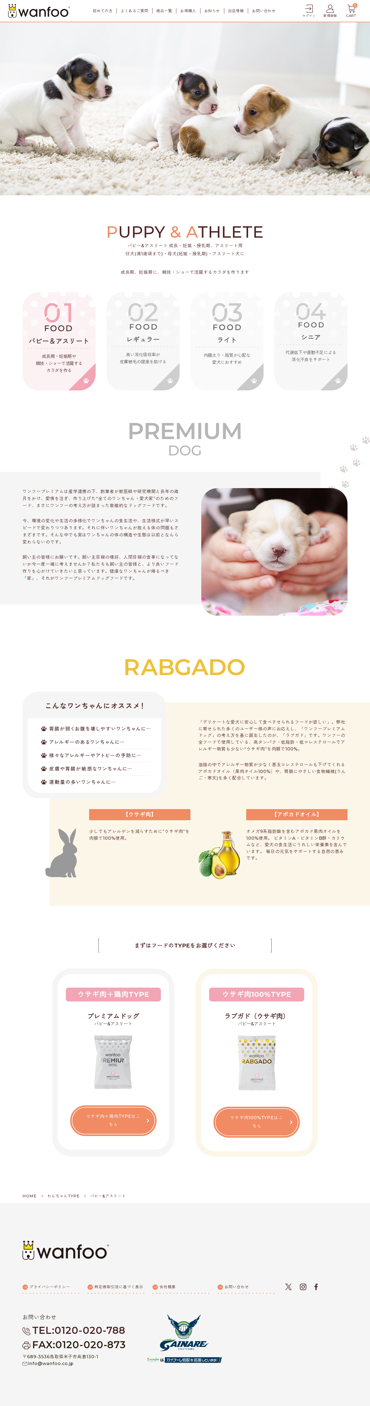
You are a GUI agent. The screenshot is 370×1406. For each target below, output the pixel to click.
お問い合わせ (263, 10)
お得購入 (188, 10)
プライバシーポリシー (50, 1286)
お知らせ (212, 10)
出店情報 (236, 10)
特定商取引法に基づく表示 (119, 1286)
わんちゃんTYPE (63, 1196)
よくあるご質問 (134, 10)
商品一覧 (164, 10)
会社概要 (168, 1286)
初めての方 (102, 10)
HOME (29, 1196)
